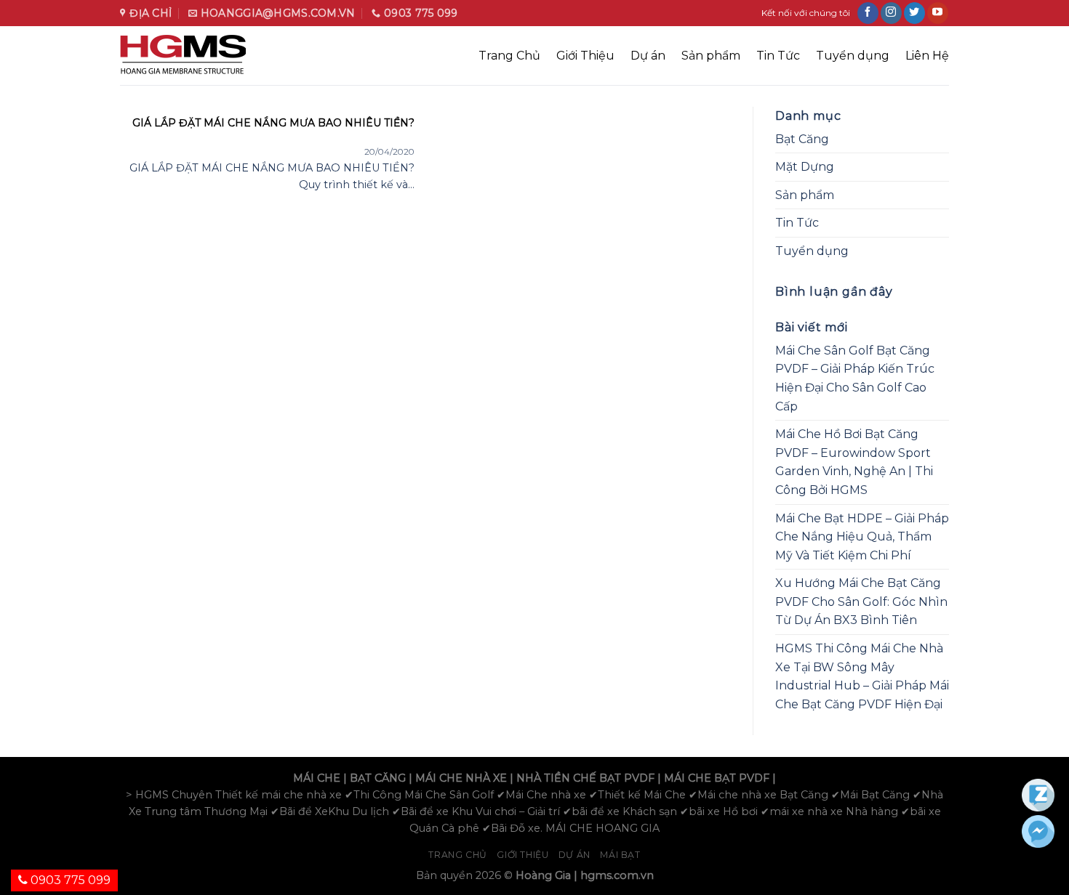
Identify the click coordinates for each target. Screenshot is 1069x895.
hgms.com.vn (617, 875)
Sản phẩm (710, 55)
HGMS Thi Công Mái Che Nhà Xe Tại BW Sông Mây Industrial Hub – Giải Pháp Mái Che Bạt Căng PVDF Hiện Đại (862, 676)
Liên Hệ (927, 55)
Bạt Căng (802, 139)
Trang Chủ (509, 55)
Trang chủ (457, 854)
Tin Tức (778, 55)
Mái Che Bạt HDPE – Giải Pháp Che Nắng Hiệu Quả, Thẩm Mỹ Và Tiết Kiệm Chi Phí (862, 536)
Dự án (647, 55)
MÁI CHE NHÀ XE (461, 778)
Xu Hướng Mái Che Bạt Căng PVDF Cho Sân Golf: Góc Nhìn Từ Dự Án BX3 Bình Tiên (861, 601)
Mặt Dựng (804, 167)
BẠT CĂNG (378, 778)
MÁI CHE (316, 778)
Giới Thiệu (585, 55)
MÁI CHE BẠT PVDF (716, 778)
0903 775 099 (69, 880)
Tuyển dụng (852, 55)
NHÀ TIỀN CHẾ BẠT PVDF (585, 778)
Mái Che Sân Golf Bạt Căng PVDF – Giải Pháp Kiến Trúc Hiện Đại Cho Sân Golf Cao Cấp (854, 378)
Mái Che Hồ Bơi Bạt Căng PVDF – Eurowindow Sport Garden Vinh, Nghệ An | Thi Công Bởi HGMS (854, 462)
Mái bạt (620, 854)
